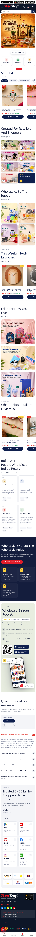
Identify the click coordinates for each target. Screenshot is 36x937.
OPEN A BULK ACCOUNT (11, 561)
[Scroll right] (34, 80)
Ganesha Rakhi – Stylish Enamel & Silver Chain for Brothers (11, 109)
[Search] (33, 11)
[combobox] (18, 11)
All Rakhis (4, 80)
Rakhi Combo (13, 80)
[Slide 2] (16, 52)
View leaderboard (7, 413)
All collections (6, 317)
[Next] (23, 53)
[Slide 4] (20, 52)
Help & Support (8, 2)
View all (3, 77)
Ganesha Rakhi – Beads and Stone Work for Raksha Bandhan (11, 441)
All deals (4, 200)
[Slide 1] (15, 52)
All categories (6, 136)
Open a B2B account (8, 473)
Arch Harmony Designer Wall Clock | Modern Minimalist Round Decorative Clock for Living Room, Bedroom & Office (12, 290)
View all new (5, 261)
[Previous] (13, 53)
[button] (2, 7)
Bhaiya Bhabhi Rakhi (24, 80)
